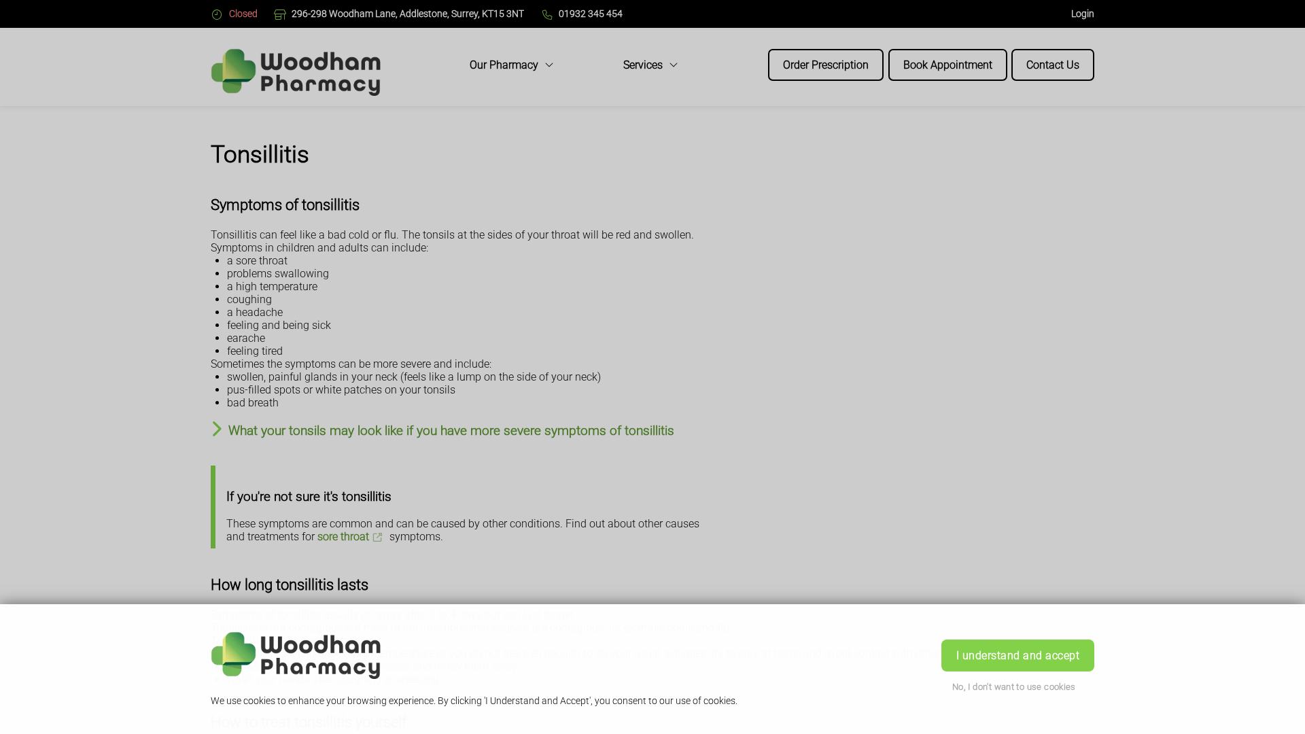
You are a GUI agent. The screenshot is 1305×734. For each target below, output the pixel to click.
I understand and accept (1017, 655)
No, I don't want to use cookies (1014, 687)
